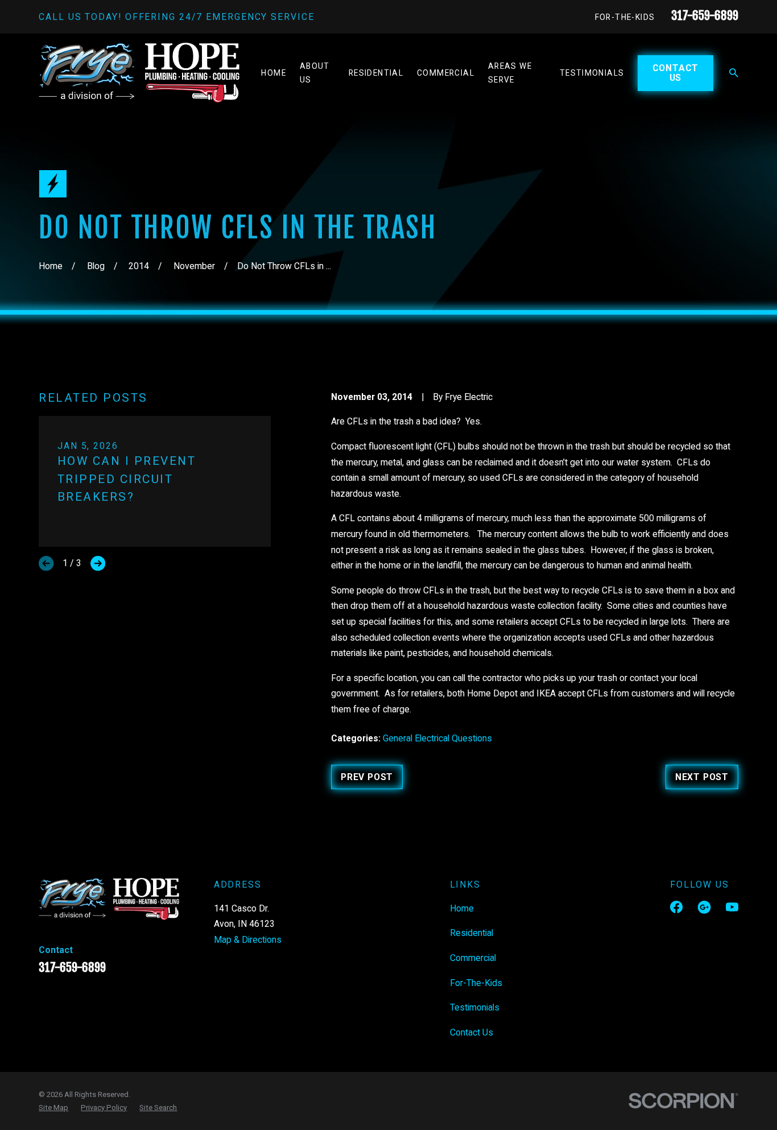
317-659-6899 (704, 15)
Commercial (473, 957)
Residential (471, 932)
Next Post (702, 777)
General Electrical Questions (437, 738)
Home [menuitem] (273, 72)
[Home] (139, 73)
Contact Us (675, 73)
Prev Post (367, 777)
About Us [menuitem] (315, 72)
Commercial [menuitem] (445, 72)
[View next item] (97, 563)
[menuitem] (53, 1107)
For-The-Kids (625, 17)
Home (462, 908)
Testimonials (474, 1007)
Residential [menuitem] (376, 72)
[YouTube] (732, 907)
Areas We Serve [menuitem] (510, 72)
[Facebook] (676, 907)
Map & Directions (248, 939)
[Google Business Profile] (704, 907)
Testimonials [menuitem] (592, 72)
